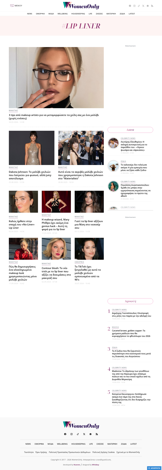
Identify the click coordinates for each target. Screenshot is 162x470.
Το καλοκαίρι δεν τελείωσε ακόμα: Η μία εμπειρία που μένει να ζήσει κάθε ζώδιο (134, 167)
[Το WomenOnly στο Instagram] (133, 6)
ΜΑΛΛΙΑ (115, 327)
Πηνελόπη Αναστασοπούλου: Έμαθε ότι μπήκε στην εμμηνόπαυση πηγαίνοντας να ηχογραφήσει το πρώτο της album (135, 190)
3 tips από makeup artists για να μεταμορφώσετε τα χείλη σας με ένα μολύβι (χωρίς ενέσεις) (54, 116)
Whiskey (95, 465)
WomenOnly (81, 425)
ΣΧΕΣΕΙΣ (99, 13)
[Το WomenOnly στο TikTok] (138, 6)
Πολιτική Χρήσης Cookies (103, 452)
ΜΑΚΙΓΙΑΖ (13, 110)
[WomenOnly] (81, 6)
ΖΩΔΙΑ (122, 13)
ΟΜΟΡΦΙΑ (40, 13)
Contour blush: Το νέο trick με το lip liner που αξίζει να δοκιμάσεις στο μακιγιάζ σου (56, 273)
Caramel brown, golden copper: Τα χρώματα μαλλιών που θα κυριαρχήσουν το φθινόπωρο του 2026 (131, 333)
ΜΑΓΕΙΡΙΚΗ (111, 13)
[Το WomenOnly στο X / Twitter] (142, 6)
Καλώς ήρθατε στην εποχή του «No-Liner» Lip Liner (22, 224)
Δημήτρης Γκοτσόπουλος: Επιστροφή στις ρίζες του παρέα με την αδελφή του (131, 314)
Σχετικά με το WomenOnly (128, 452)
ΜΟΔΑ (51, 13)
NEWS (29, 13)
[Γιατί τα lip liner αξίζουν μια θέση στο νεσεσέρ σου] (89, 202)
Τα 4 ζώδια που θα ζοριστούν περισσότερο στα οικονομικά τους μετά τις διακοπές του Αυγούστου (131, 354)
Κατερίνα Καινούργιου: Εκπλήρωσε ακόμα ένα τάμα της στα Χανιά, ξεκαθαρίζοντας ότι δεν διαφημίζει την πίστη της (131, 398)
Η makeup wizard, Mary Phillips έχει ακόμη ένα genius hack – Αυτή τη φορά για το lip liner (55, 224)
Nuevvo (77, 465)
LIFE (90, 13)
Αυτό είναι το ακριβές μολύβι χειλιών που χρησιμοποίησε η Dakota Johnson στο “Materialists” (80, 175)
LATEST (132, 13)
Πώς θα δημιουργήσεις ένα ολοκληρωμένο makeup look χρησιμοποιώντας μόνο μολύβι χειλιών (23, 273)
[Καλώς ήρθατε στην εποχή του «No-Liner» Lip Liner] (23, 202)
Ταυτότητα (29, 452)
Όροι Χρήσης (41, 452)
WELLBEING (63, 13)
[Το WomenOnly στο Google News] (147, 6)
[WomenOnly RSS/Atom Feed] (151, 6)
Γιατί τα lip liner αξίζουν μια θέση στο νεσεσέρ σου (89, 224)
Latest (130, 130)
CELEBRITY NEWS (128, 138)
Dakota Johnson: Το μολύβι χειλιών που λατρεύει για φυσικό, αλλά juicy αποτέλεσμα (30, 175)
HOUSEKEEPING (78, 13)
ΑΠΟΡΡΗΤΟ (155, 468)
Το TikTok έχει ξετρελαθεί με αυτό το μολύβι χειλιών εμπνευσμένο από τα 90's (88, 273)
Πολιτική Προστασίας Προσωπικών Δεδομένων (69, 452)
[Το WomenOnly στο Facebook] (129, 6)
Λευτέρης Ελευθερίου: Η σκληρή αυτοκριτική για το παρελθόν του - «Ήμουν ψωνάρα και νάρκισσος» (134, 145)
